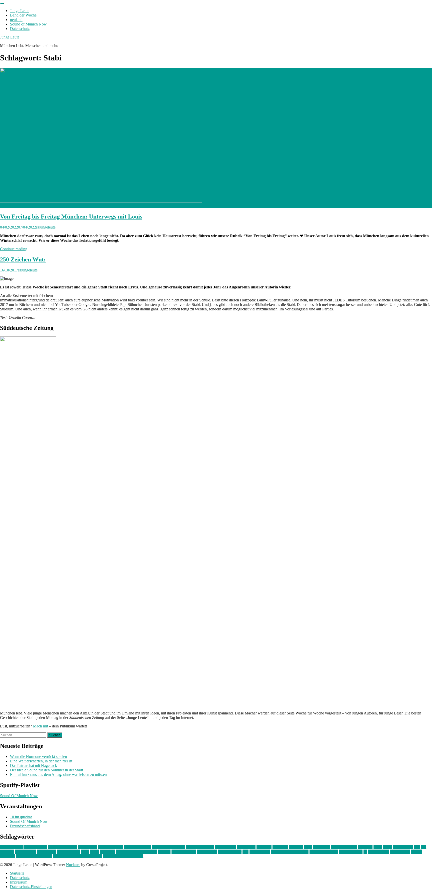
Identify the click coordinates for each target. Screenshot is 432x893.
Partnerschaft (207, 852)
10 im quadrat (21, 817)
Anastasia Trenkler (62, 847)
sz (365, 852)
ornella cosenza (184, 852)
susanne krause (350, 852)
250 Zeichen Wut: (23, 259)
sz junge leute (378, 852)
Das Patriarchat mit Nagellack (33, 765)
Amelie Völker (35, 847)
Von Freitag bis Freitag (34, 856)
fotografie (280, 847)
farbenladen (246, 847)
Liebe (387, 847)
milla (85, 852)
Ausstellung (87, 847)
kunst (378, 847)
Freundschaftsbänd (25, 826)
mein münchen (68, 852)
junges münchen (344, 847)
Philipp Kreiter (230, 852)
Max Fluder (46, 852)
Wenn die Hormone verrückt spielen (38, 756)
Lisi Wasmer (403, 847)
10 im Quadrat (11, 847)
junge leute (321, 847)
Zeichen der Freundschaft (123, 856)
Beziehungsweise (200, 847)
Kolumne (365, 847)
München (107, 852)
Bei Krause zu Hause (168, 847)
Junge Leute (19, 10)
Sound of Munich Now (28, 24)
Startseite (17, 873)
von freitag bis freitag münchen (77, 856)
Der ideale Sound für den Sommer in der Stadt (46, 770)
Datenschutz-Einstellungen (31, 887)
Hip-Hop (296, 847)
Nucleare (73, 865)
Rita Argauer (260, 852)
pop (245, 852)
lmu (417, 847)
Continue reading (13, 249)
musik (94, 852)
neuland (16, 19)
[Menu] (2, 3)
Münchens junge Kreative (136, 852)
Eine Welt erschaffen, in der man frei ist (41, 761)
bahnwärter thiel (110, 847)
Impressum (18, 882)
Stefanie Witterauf (324, 852)
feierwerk (264, 847)
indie (308, 847)
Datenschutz (20, 28)
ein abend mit (225, 847)
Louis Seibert (25, 852)
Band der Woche (23, 15)
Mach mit (40, 726)
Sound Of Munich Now (19, 796)
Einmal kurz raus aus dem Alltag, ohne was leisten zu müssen (58, 774)
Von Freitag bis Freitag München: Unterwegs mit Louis (71, 216)
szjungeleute (46, 227)
